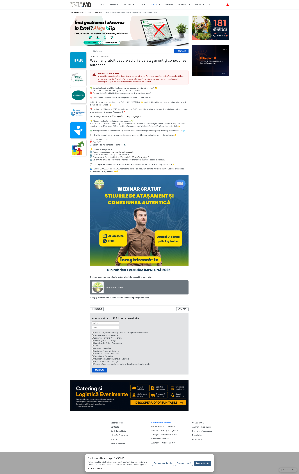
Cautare (182, 51)
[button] (114, 4)
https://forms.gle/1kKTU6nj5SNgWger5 (123, 116)
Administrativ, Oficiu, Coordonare (108, 343)
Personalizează (184, 463)
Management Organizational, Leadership (111, 359)
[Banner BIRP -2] (129, 30)
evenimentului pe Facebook (121, 152)
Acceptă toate (202, 463)
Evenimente (94, 56)
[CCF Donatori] (210, 28)
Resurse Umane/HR (102, 348)
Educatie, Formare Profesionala (108, 338)
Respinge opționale (163, 463)
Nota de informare (95, 468)
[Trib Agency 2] (210, 60)
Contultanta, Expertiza (103, 356)
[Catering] (129, 395)
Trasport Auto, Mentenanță (106, 361)
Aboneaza (99, 370)
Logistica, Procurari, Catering (106, 351)
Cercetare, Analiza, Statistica (106, 353)
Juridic (97, 346)
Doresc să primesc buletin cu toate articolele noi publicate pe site (122, 364)
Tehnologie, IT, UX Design (105, 340)
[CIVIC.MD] (80, 4)
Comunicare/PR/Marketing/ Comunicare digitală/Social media (121, 332)
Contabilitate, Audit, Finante (106, 335)
